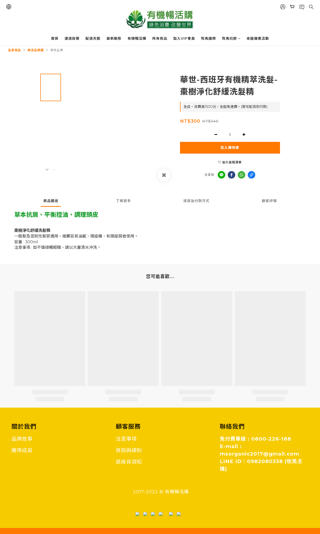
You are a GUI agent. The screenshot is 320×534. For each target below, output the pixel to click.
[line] (221, 175)
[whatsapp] (241, 175)
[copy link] (251, 175)
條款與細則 (129, 450)
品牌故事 (22, 439)
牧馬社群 (229, 38)
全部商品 (14, 50)
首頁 (54, 38)
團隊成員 (22, 450)
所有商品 (159, 38)
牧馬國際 (208, 38)
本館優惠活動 (257, 38)
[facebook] (231, 175)
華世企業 (56, 50)
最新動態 (114, 38)
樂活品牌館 (36, 50)
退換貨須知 (129, 462)
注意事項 (126, 439)
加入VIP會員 (184, 38)
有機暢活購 (137, 38)
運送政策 (72, 38)
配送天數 (93, 38)
